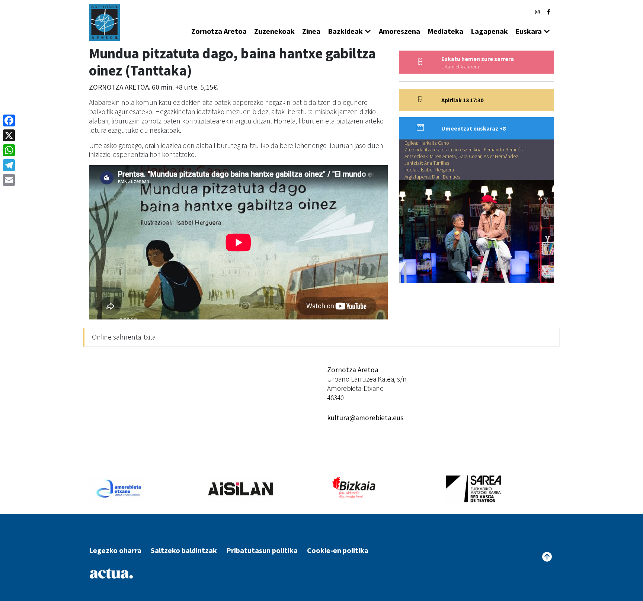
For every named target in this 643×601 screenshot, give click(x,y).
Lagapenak (489, 31)
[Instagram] (537, 12)
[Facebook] (548, 12)
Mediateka (445, 31)
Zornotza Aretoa (219, 31)
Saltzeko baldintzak (184, 550)
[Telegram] (8, 165)
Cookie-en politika (337, 550)
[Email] (8, 180)
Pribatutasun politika (262, 550)
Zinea (311, 31)
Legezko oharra (115, 550)
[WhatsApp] (8, 150)
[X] (8, 135)
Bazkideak (345, 31)
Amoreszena (399, 31)
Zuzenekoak (274, 31)
